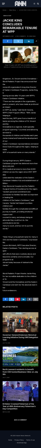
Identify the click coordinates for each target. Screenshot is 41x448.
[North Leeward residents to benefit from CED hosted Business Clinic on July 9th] (20, 357)
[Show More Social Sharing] (36, 41)
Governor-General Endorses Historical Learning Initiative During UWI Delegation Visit (20, 337)
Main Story (7, 15)
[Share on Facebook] (8, 41)
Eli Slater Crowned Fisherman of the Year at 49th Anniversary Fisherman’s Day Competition (19, 406)
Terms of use (30, 440)
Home (10, 440)
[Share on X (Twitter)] (18, 41)
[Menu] (3, 3)
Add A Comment (20, 420)
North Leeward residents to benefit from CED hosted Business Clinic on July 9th (20, 371)
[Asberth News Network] (20, 3)
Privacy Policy (19, 440)
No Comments (21, 36)
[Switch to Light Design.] (34, 4)
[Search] (38, 3)
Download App (22, 443)
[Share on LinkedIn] (29, 41)
